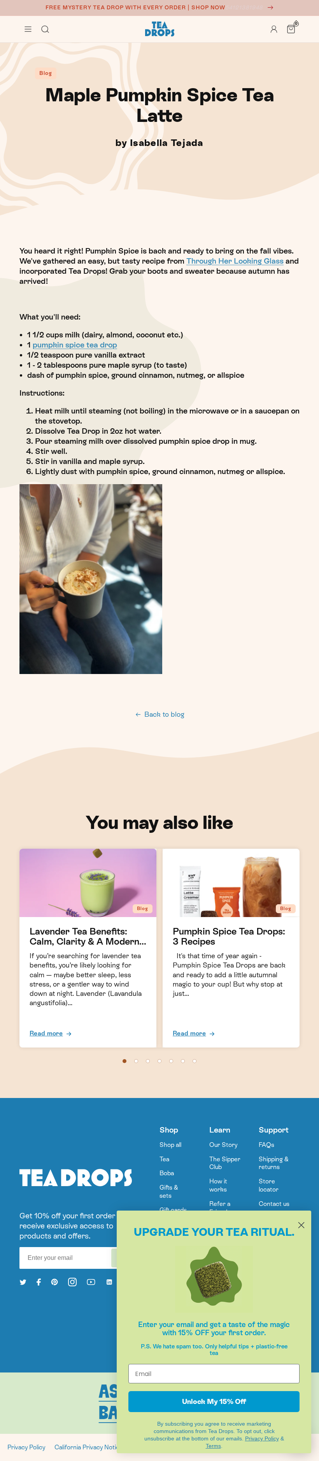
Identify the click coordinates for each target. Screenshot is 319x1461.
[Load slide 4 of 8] (159, 1061)
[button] (28, 29)
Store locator (269, 1185)
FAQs (266, 1144)
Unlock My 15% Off (214, 1401)
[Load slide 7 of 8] (194, 1061)
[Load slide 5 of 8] (171, 1061)
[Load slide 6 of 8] (183, 1061)
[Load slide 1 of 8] (124, 1061)
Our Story (223, 1144)
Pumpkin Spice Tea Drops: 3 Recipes (229, 936)
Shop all (170, 1144)
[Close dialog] (301, 1225)
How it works (218, 1185)
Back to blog (164, 714)
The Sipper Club (224, 1163)
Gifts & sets (169, 1191)
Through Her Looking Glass (235, 261)
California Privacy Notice (88, 1447)
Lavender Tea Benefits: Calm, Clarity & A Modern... (88, 936)
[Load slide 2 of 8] (136, 1061)
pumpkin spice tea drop (75, 344)
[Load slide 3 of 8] (148, 1061)
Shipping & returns (274, 1163)
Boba (167, 1173)
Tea (164, 1159)
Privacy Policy (26, 1447)
